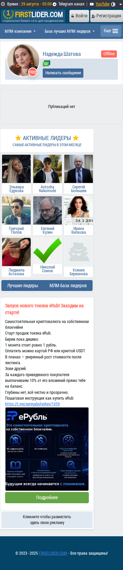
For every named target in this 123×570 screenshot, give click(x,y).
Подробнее (47, 497)
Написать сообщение (63, 72)
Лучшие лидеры (22, 285)
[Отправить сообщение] (46, 63)
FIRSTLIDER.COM (53, 553)
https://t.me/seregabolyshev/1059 (32, 403)
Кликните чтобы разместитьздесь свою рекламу (47, 519)
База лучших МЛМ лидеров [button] (68, 31)
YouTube (102, 3)
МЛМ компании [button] (18, 31)
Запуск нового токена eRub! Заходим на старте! (44, 309)
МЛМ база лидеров (68, 285)
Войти (81, 16)
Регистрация (108, 16)
